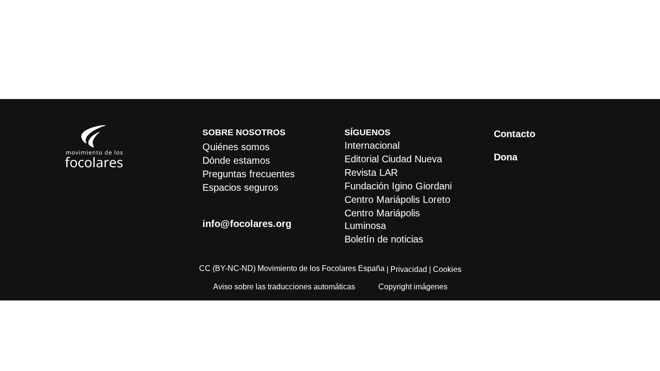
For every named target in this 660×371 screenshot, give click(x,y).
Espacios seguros (240, 187)
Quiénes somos (236, 147)
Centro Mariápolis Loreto (397, 199)
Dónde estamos (236, 160)
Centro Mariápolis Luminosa (382, 219)
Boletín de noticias (383, 239)
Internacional (372, 145)
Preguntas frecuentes (248, 174)
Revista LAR (371, 172)
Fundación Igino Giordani (398, 186)
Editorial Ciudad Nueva (393, 159)
